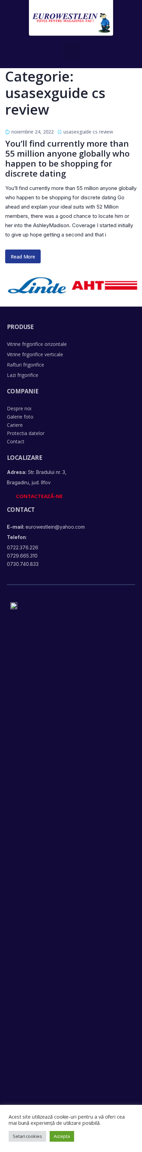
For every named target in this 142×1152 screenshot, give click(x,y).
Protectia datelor (25, 433)
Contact (15, 441)
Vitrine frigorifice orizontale (37, 344)
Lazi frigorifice (22, 375)
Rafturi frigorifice (25, 364)
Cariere (15, 425)
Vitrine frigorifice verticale (35, 354)
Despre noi (19, 408)
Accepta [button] (62, 1136)
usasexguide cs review (88, 131)
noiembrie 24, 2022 (32, 131)
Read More (23, 256)
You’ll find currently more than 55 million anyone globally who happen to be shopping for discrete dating (67, 158)
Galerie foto (20, 416)
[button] (71, 51)
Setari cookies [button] (27, 1136)
